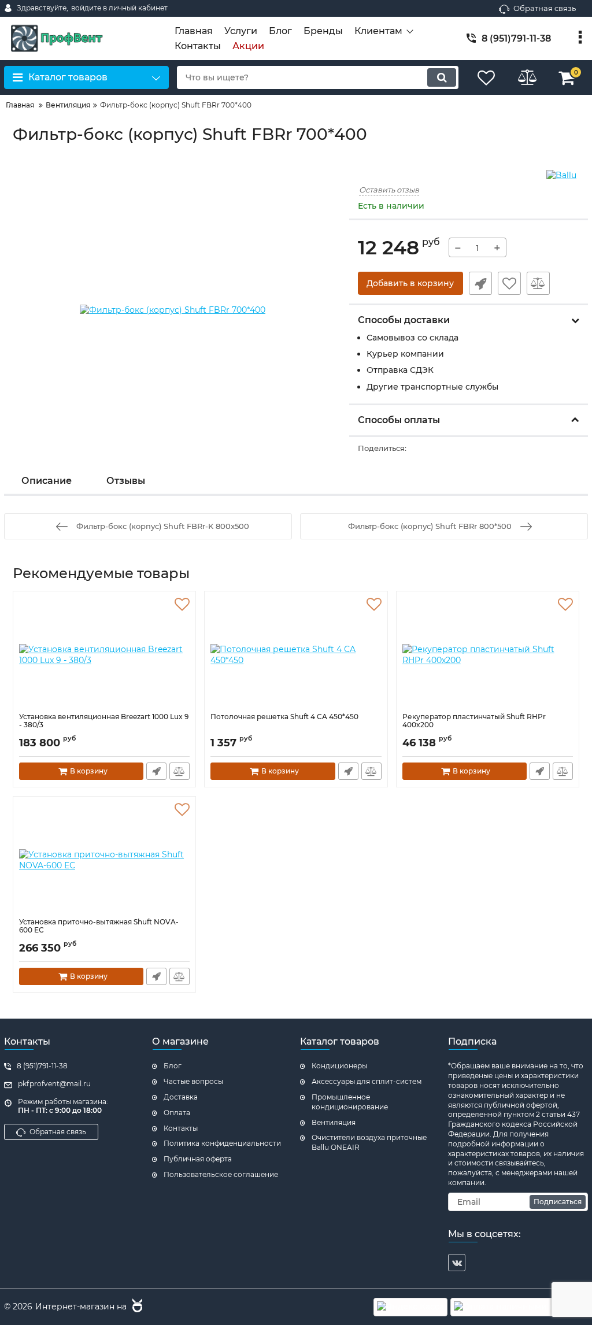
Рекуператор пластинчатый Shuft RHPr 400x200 (474, 721)
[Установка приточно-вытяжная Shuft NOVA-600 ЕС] (104, 860)
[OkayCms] (136, 1307)
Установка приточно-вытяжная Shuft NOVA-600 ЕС (99, 926)
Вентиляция (334, 1122)
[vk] (456, 1262)
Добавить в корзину (410, 283)
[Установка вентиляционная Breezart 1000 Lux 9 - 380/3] (104, 655)
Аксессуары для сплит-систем (366, 1081)
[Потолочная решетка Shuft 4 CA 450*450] (295, 655)
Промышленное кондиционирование (350, 1102)
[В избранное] (509, 283)
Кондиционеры (339, 1065)
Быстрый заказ (480, 283)
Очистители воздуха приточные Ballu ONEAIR (369, 1142)
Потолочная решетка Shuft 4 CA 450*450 (284, 717)
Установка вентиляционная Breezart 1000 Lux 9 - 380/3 (103, 721)
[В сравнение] (538, 283)
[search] (441, 77)
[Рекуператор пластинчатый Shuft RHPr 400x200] (487, 655)
